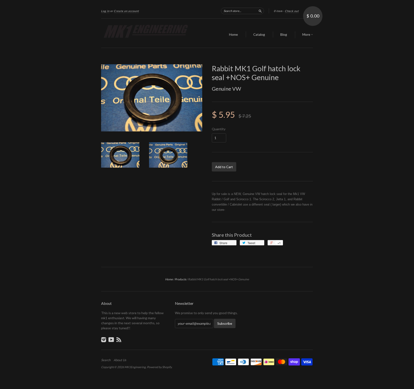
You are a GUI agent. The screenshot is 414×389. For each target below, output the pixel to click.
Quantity (218, 129)
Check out (292, 10)
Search (105, 360)
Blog (283, 34)
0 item (278, 10)
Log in (105, 10)
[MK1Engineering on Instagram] (103, 339)
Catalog (259, 34)
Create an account (126, 10)
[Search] (260, 10)
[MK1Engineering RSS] (118, 339)
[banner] (145, 33)
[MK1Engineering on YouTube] (111, 339)
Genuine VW (226, 88)
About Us (120, 360)
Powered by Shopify (159, 367)
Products (180, 279)
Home (233, 34)
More (306, 34)
